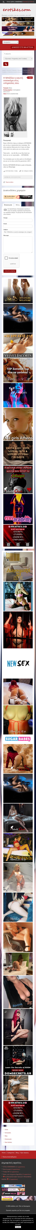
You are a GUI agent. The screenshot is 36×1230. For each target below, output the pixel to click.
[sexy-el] (18, 704)
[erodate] (18, 464)
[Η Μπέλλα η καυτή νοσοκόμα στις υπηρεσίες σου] (15, 114)
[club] (18, 832)
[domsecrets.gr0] (18, 1074)
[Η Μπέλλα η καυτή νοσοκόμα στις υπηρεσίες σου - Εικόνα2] (12, 134)
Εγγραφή (25, 1)
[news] (18, 677)
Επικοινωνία (8, 1139)
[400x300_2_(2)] (18, 546)
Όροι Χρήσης (8, 1142)
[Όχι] (33, 1222)
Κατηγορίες (8, 1132)
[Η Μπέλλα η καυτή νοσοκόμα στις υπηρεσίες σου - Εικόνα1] (7, 134)
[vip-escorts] (18, 332)
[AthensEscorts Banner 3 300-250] (18, 382)
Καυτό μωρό (7, 1169)
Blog (6, 1136)
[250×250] (15, 1100)
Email (5, 223)
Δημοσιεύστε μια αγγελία (22, 47)
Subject (6, 229)
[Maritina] (18, 773)
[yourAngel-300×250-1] (18, 407)
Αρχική (4, 70)
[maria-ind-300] (18, 610)
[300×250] (18, 302)
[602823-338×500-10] (18, 1008)
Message (6, 235)
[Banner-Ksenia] (18, 921)
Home (6, 1129)
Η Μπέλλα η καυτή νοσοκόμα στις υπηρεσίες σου (13, 80)
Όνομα (5, 218)
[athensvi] (18, 862)
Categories (10, 1152)
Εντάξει (18, 1227)
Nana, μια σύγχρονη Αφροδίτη (12, 1174)
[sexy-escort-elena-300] (18, 974)
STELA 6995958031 (9, 1167)
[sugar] (18, 743)
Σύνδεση (31, 1)
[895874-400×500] (18, 1045)
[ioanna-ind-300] (18, 891)
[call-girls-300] (18, 440)
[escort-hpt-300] (18, 951)
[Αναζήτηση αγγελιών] (5, 64)
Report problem (9, 182)
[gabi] (18, 648)
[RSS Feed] (3, 1)
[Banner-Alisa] (18, 734)
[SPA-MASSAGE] (18, 581)
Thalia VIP (6, 1172)
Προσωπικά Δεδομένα (9, 1157)
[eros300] (18, 523)
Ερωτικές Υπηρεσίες (12, 70)
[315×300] (18, 493)
